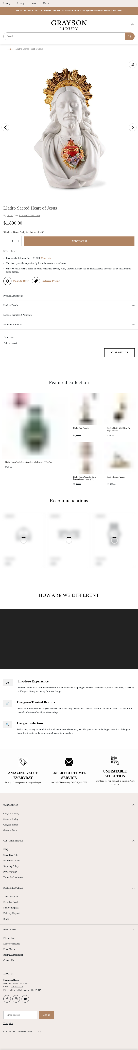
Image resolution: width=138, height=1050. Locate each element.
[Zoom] (132, 64)
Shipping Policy (11, 866)
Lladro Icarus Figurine (116, 477)
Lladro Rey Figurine (81, 428)
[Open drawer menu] (5, 25)
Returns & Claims (11, 860)
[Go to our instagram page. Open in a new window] (16, 999)
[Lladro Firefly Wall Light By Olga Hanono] (120, 409)
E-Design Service (11, 902)
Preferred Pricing (51, 281)
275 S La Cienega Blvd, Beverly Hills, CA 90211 (23, 990)
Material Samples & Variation (17, 315)
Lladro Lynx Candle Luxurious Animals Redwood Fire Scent (29, 462)
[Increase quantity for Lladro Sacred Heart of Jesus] (19, 241)
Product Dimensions (13, 296)
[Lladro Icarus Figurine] (120, 458)
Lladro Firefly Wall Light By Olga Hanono (118, 429)
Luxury (6, 3)
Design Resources (13, 888)
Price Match (9, 949)
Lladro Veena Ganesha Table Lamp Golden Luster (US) (84, 478)
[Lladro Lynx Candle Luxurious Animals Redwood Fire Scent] (35, 426)
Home (33, 3)
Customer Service (13, 841)
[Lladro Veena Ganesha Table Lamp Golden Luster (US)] (86, 458)
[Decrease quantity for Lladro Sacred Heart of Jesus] (6, 241)
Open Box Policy (11, 855)
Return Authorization (13, 955)
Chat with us (119, 352)
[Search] (130, 36)
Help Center (10, 929)
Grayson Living (10, 819)
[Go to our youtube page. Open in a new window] (25, 999)
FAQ (5, 849)
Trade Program (10, 896)
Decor (46, 3)
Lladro (10, 215)
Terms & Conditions (13, 877)
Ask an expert (10, 343)
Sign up (46, 1015)
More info (46, 258)
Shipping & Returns (12, 324)
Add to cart (79, 241)
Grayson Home (10, 824)
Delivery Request (11, 913)
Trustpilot (8, 1023)
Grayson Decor (10, 830)
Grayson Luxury (11, 813)
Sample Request (11, 907)
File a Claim (9, 938)
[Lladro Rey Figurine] (86, 409)
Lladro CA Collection (29, 215)
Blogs (6, 919)
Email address (13, 1015)
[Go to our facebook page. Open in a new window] (7, 999)
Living (20, 3)
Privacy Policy (10, 872)
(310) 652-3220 (17, 987)
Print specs (9, 337)
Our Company (11, 805)
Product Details (10, 305)
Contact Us (8, 960)
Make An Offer (21, 281)
